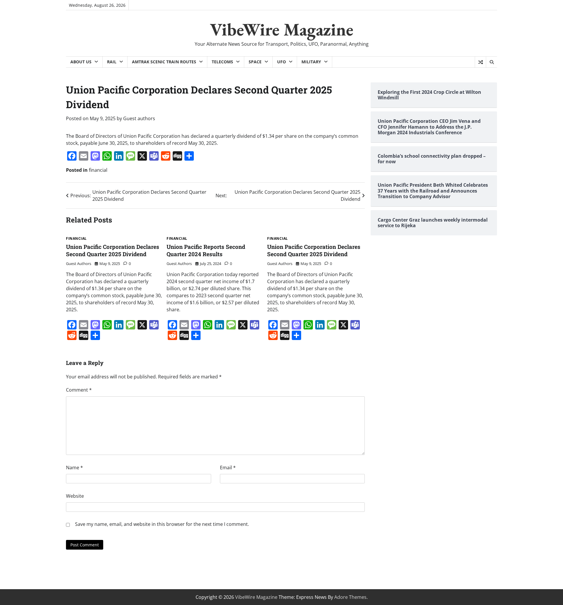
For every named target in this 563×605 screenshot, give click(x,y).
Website (75, 496)
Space (255, 61)
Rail (111, 61)
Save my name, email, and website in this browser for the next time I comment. (162, 524)
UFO (281, 61)
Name (74, 467)
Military (311, 61)
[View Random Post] (480, 62)
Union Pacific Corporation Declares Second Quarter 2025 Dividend (112, 250)
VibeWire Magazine (281, 29)
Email (228, 467)
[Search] (491, 62)
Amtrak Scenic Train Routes (164, 61)
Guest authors (139, 118)
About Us (80, 61)
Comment (79, 390)
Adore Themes (350, 597)
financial (98, 170)
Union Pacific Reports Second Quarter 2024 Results (206, 250)
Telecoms (222, 61)
